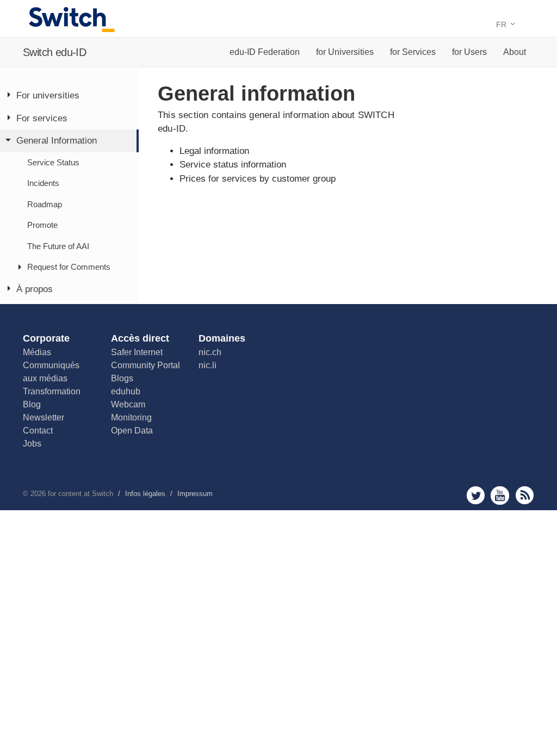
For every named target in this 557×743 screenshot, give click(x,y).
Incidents (43, 183)
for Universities (345, 52)
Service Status (53, 162)
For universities (47, 95)
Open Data (132, 430)
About (514, 52)
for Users (469, 52)
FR (502, 24)
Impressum (195, 494)
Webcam (128, 404)
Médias (37, 352)
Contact (38, 430)
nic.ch (210, 352)
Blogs (122, 378)
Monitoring (131, 417)
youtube (500, 495)
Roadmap (44, 204)
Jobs (32, 443)
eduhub (125, 391)
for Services (413, 52)
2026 (38, 494)
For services (41, 118)
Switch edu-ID (54, 52)
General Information (56, 140)
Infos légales (145, 494)
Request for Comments (68, 266)
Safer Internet (137, 352)
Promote (42, 225)
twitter (475, 495)
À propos (34, 289)
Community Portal (145, 365)
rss (524, 495)
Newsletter (43, 417)
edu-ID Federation (265, 52)
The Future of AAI (58, 246)
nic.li (207, 365)
